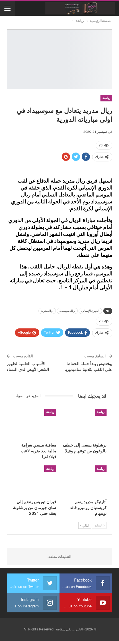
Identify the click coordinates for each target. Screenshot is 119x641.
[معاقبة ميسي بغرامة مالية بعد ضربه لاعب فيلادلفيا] (34, 424)
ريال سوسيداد (67, 310)
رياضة (106, 98)
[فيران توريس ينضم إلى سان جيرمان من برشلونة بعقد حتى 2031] (34, 480)
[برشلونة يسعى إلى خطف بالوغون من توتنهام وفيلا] (85, 424)
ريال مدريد (47, 310)
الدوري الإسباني (90, 310)
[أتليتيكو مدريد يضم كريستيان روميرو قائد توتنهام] (85, 480)
